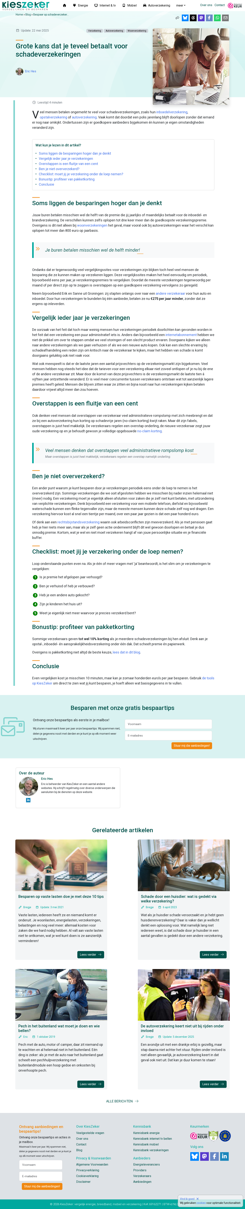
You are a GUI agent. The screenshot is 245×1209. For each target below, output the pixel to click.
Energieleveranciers (146, 1164)
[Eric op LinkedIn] (28, 800)
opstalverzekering (53, 117)
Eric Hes (30, 71)
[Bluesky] (194, 1156)
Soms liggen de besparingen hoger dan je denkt (75, 153)
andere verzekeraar (170, 293)
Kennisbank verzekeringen (151, 1150)
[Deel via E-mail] (225, 18)
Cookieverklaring (87, 1176)
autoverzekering (84, 117)
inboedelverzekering (171, 112)
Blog (28, 14)
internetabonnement (181, 335)
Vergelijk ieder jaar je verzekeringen (66, 159)
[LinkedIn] (224, 1156)
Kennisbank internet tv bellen (152, 1138)
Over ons (206, 5)
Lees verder (88, 954)
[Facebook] (214, 1156)
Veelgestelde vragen (90, 1133)
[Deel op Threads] (193, 18)
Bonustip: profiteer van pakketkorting (67, 179)
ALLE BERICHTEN (120, 1101)
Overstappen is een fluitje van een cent (68, 164)
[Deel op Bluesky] (185, 18)
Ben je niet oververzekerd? (59, 169)
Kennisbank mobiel (146, 1144)
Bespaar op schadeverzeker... (51, 14)
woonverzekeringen (92, 225)
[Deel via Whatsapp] (217, 18)
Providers (139, 1170)
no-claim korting (149, 431)
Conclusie (46, 184)
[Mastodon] (204, 1156)
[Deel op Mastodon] (201, 18)
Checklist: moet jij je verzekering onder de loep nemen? (81, 174)
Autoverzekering (158, 5)
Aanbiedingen (142, 1182)
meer (179, 5)
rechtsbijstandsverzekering (78, 522)
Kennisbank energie (146, 1133)
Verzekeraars (142, 1176)
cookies (201, 1202)
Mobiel (132, 5)
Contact (220, 5)
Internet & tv (107, 5)
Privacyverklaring (87, 1170)
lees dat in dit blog (126, 652)
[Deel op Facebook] (209, 18)
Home (19, 14)
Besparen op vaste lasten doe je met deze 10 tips (61, 896)
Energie (82, 5)
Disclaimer (83, 1182)
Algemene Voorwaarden (92, 1164)
